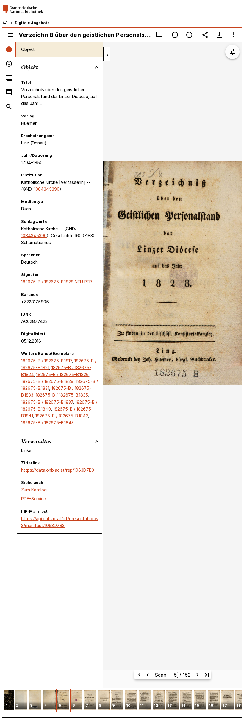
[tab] (9, 49)
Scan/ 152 (172, 675)
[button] (9, 700)
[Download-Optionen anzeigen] (219, 35)
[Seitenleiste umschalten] (10, 35)
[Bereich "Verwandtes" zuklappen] (96, 441)
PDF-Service (33, 498)
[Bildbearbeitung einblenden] (232, 52)
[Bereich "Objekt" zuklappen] (96, 67)
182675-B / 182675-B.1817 (46, 360)
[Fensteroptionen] (233, 35)
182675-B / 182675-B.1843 (47, 422)
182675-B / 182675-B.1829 (47, 381)
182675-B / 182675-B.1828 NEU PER (56, 281)
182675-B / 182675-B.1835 (62, 394)
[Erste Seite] (138, 674)
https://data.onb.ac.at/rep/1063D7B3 (57, 470)
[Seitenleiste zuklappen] (107, 55)
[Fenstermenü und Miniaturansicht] (159, 35)
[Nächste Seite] (197, 674)
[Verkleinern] (189, 35)
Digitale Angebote (32, 23)
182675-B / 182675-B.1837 (47, 402)
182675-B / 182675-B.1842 (61, 415)
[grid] (122, 702)
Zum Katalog (34, 489)
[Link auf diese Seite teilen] (205, 35)
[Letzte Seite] (206, 674)
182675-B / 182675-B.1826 (62, 374)
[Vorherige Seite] (147, 674)
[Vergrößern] (175, 35)
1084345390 (47, 189)
